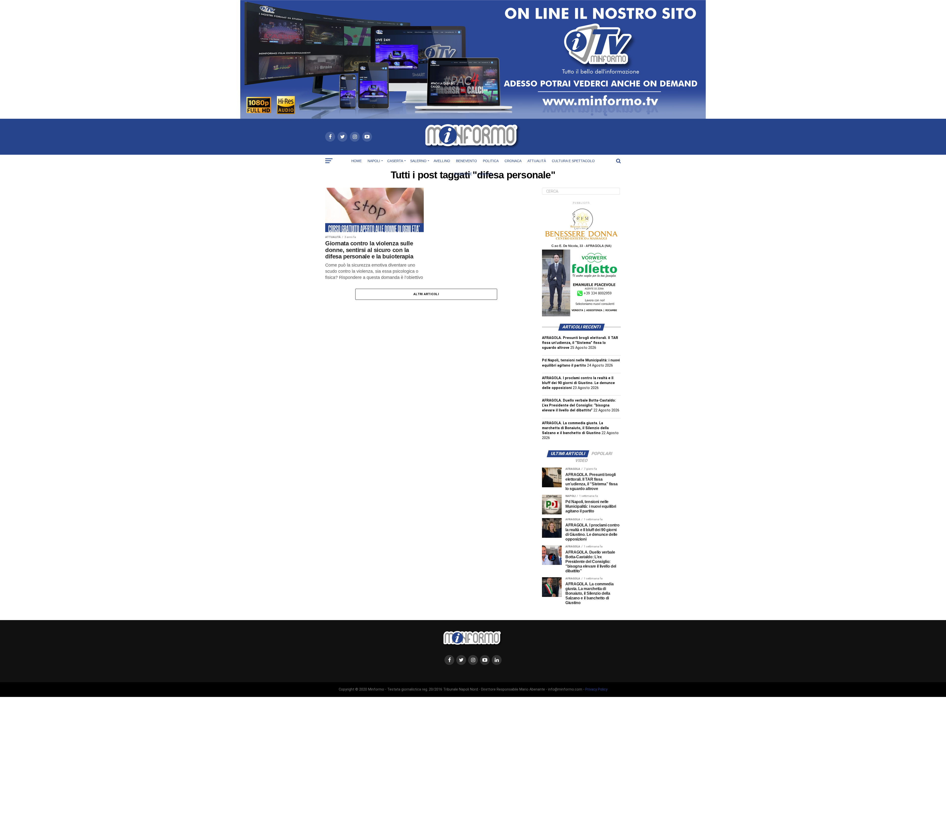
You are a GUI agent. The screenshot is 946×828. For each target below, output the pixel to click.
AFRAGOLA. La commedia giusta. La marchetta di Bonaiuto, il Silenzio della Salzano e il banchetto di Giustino (575, 428)
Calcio (485, 174)
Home (356, 161)
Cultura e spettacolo (573, 161)
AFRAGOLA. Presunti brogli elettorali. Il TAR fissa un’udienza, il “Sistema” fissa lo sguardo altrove (580, 343)
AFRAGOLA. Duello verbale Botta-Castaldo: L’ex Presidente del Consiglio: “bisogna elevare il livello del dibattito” (579, 405)
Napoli (374, 161)
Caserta (395, 161)
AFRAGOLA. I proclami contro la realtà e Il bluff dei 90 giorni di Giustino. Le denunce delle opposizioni (578, 383)
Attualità (536, 161)
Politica (491, 161)
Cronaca (513, 161)
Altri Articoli (426, 294)
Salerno (418, 161)
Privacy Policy (596, 689)
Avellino (442, 161)
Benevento (466, 161)
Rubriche (463, 174)
